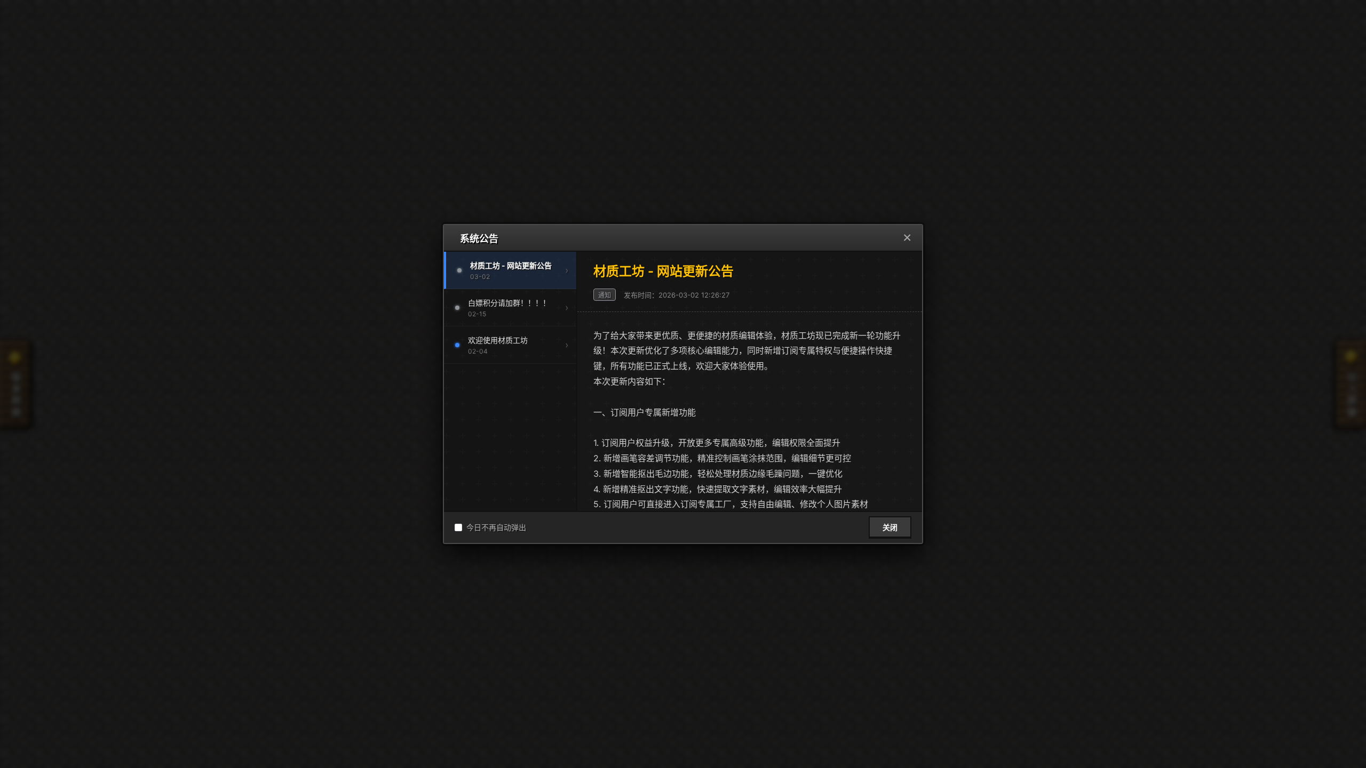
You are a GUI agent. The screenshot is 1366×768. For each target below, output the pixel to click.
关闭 (890, 527)
